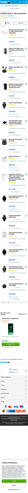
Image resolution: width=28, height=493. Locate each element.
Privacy (11, 422)
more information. (14, 419)
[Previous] (2, 370)
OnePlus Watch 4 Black (15, 103)
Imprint (15, 422)
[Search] (26, 5)
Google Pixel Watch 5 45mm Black (15, 216)
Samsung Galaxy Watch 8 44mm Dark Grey (16, 250)
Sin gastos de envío (9, 347)
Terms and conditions (10, 423)
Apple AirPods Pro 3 (14, 156)
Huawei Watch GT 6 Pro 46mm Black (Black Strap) (16, 267)
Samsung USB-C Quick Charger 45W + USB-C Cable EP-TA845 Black (15, 122)
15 (8, 302)
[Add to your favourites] (26, 30)
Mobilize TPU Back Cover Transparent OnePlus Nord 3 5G (16, 50)
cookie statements (17, 477)
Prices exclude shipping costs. (14, 417)
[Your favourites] (23, 2)
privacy (9, 477)
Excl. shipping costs (16, 44)
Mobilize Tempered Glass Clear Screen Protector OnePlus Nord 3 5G (16, 85)
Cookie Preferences (22, 422)
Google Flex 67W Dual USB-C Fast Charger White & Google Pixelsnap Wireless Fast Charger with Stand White (16, 177)
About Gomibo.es (5, 422)
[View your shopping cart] (26, 2)
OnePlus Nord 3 (4, 11)
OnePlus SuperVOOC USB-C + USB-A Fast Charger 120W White (16, 31)
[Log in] (20, 2)
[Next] (26, 302)
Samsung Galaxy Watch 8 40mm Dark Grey (16, 196)
